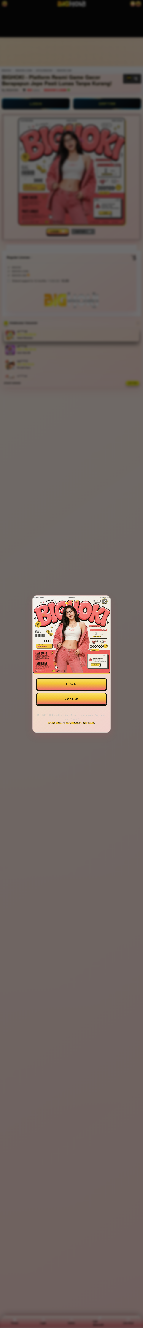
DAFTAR (71, 698)
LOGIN (71, 684)
